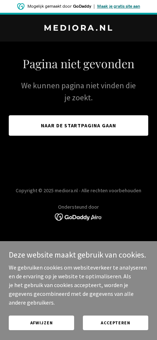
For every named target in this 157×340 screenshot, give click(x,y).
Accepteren (115, 322)
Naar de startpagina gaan (78, 125)
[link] (78, 28)
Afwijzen (41, 322)
